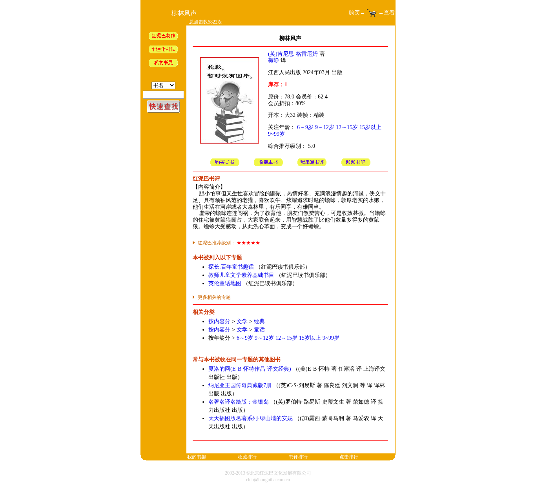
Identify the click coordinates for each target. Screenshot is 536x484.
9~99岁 (276, 134)
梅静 (273, 60)
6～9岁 (305, 127)
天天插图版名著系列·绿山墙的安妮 (250, 418)
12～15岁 (347, 127)
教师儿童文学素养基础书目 (241, 275)
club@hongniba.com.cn (268, 479)
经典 (259, 321)
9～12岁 (324, 127)
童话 (259, 330)
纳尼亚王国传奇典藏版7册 (240, 385)
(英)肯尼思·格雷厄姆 (293, 54)
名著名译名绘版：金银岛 (238, 402)
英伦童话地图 (224, 283)
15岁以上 (370, 127)
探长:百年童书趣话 (231, 267)
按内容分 (219, 321)
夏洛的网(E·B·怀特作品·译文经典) (249, 369)
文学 (242, 321)
